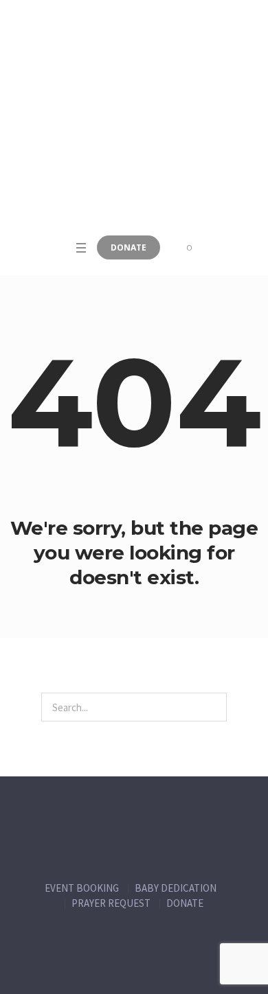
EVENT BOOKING (82, 887)
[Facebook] (90, 960)
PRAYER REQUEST (110, 903)
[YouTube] (178, 960)
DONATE (184, 903)
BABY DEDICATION (175, 887)
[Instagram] (149, 960)
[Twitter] (119, 960)
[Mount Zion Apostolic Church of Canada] (134, 117)
